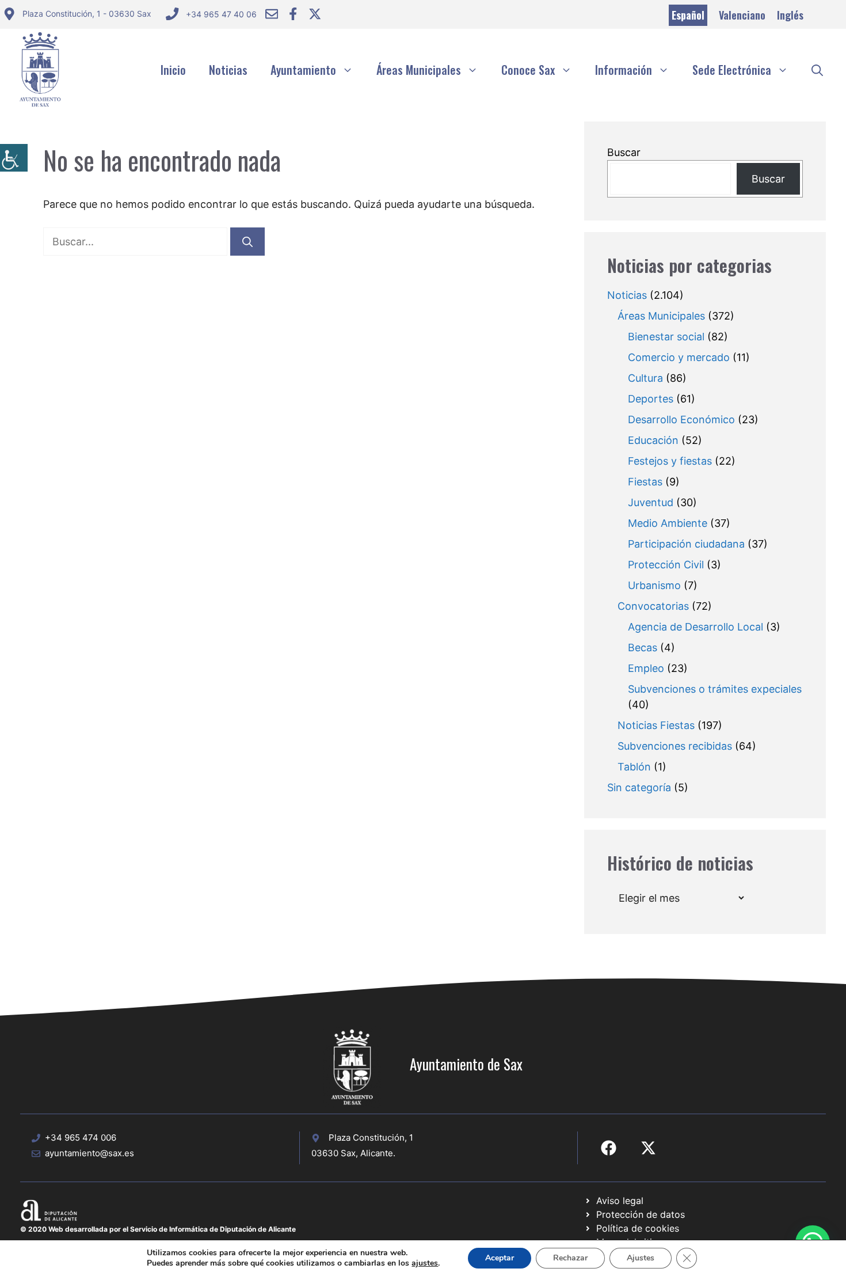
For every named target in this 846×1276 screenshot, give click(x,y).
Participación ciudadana (686, 544)
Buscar (624, 152)
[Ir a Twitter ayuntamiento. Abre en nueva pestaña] (315, 14)
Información (623, 69)
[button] (817, 69)
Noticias (228, 69)
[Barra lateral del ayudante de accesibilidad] (14, 158)
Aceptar (499, 1257)
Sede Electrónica (731, 69)
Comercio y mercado (679, 357)
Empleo (646, 668)
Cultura (645, 378)
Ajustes (640, 1257)
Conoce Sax (528, 69)
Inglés (790, 14)
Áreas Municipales (418, 69)
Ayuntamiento (303, 69)
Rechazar (570, 1257)
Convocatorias (653, 606)
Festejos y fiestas (670, 461)
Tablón (634, 767)
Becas (642, 647)
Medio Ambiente (667, 523)
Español (688, 14)
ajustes (424, 1263)
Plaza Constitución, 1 (371, 1137)
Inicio (173, 69)
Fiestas (645, 482)
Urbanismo (654, 585)
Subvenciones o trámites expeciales (715, 689)
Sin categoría (639, 787)
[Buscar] (247, 241)
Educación (653, 440)
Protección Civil (666, 565)
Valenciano (742, 14)
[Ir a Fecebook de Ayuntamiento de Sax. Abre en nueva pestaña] (608, 1147)
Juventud (650, 502)
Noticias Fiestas (656, 725)
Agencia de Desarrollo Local (695, 627)
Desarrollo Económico (681, 419)
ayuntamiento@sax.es (89, 1153)
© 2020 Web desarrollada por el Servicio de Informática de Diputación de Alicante (158, 1229)
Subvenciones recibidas (675, 746)
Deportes (650, 399)
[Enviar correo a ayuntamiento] (271, 14)
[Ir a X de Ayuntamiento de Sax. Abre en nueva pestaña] (648, 1147)
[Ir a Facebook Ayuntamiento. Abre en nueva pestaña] (293, 14)
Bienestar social (666, 337)
